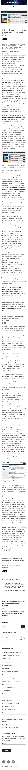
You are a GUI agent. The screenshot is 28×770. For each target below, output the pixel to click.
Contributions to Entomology (10, 671)
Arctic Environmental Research (10, 655)
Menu (14, 6)
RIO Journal (8, 587)
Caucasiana (5, 668)
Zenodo (4, 208)
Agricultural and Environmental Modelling (13, 652)
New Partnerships (7, 700)
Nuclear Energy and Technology (11, 703)
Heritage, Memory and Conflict (10, 681)
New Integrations (7, 694)
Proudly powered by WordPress (10, 766)
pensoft (12, 586)
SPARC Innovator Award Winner (11, 366)
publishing (19, 586)
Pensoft (4, 310)
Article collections (7, 665)
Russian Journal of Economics (10, 713)
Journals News (6, 690)
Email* (4, 743)
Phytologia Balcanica (8, 706)
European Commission (17, 59)
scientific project (19, 590)
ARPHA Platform (17, 636)
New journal (5, 697)
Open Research (15, 584)
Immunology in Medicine (9, 684)
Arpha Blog (14, 2)
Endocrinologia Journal (8, 675)
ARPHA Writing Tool (17, 506)
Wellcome (5, 61)
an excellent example (9, 424)
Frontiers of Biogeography (9, 678)
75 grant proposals (7, 370)
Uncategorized (6, 724)
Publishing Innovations (12, 579)
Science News (6, 716)
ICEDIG (18, 426)
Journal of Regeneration (8, 687)
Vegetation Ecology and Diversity (11, 727)
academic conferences (12, 582)
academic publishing (11, 583)
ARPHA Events (6, 659)
